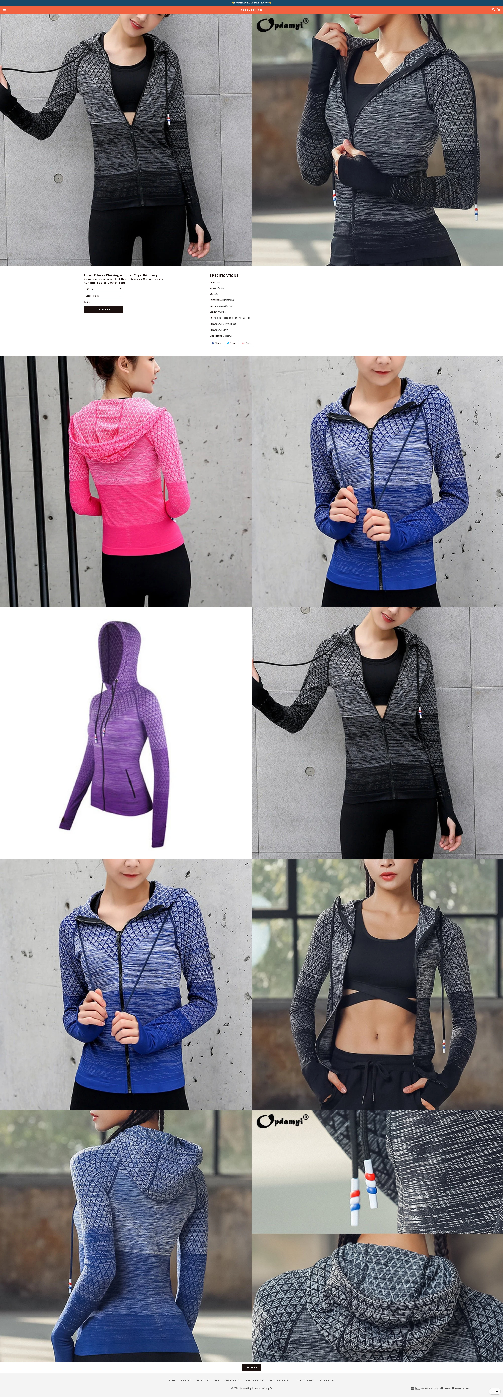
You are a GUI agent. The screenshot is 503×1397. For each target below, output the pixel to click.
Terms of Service (305, 1380)
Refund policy (327, 1380)
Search (172, 1380)
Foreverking (251, 9)
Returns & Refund (255, 1380)
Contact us (202, 1380)
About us (186, 1380)
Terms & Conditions (280, 1380)
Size (87, 288)
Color (88, 295)
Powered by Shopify (262, 1388)
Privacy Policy (232, 1380)
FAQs (216, 1380)
